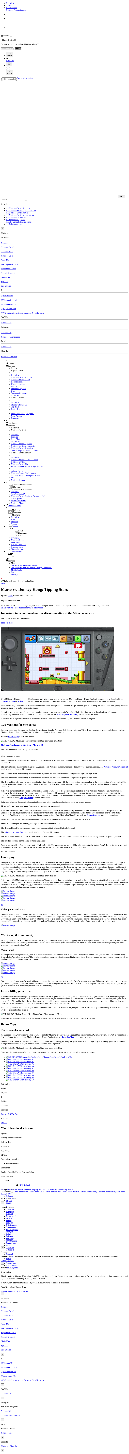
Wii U (10, 595)
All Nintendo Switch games (17, 213)
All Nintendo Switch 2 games (18, 208)
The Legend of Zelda (9, 264)
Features (14, 437)
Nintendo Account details (16, 10)
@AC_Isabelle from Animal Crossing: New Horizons (22, 313)
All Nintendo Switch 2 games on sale (21, 210)
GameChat (15, 439)
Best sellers (15, 409)
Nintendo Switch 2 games (21, 377)
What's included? (18, 494)
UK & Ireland (11, 1265)
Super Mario (6, 260)
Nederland (10, 1209)
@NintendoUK (7, 296)
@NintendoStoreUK (9, 300)
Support (27, 1189)
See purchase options (25, 78)
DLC (13, 391)
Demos (14, 386)
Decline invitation (8, 1291)
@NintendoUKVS (8, 304)
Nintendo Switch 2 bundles (22, 448)
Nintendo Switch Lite (19, 464)
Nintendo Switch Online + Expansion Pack (28, 496)
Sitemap (14, 574)
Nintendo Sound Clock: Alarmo (23, 473)
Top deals (15, 407)
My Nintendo (16, 570)
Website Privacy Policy (63, 1189)
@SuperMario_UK (8, 309)
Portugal (9, 1254)
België (8, 1194)
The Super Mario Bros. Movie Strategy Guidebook (31, 568)
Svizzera (9, 1239)
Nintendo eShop (8, 701)
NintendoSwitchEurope (10, 337)
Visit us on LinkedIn (9, 356)
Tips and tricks (17, 549)
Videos (14, 524)
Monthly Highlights (19, 404)
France (8, 1203)
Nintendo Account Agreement (116, 767)
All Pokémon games (14, 224)
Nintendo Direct (17, 540)
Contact (4, 1194)
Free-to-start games (18, 389)
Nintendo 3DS (7, 251)
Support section (26, 798)
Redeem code (16, 418)
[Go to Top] (64, 579)
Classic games (16, 498)
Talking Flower (17, 471)
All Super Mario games (15, 220)
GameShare (15, 441)
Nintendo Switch (7, 247)
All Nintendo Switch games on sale (20, 215)
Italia (8, 1245)
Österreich (10, 1250)
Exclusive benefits (18, 501)
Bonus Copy (13, 736)
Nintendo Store (7, 256)
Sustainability (67, 1192)
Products (14, 522)
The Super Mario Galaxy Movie (24, 565)
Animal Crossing (7, 273)
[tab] (64, 1185)
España (9, 1201)
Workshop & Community (67, 714)
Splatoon (4, 281)
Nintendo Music (17, 503)
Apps (13, 519)
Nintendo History (18, 480)
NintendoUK (6, 323)
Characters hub (17, 395)
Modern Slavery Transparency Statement (89, 1192)
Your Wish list (16, 416)
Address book (11, 8)
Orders (8, 5)
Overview (10, 3)
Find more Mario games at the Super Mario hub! (22, 745)
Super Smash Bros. (8, 269)
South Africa (11, 1263)
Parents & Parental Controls (12, 1189)
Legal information (21, 1192)
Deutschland (11, 1216)
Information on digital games (22, 414)
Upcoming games (18, 384)
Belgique (9, 1196)
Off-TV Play (13, 1114)
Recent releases (17, 382)
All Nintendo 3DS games (16, 217)
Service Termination (36, 1192)
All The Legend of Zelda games (18, 222)
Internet (4, 1114)
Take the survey (22, 1291)
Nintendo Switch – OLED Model (24, 459)
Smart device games (19, 393)
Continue (10, 1261)
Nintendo (4, 243)
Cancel (4, 1261)
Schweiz (9, 1234)
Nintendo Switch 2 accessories (23, 446)
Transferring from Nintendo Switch (25, 450)
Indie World (16, 542)
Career (13, 572)
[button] (67, 363)
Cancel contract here (53, 1192)
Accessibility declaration (115, 1192)
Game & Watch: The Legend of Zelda (26, 475)
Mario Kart (5, 277)
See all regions (12, 1230)
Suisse (8, 1259)
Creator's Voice (17, 547)
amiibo (14, 478)
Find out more (7, 623)
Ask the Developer (18, 545)
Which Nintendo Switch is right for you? (27, 466)
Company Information (39, 1189)
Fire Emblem (6, 286)
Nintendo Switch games (20, 379)
